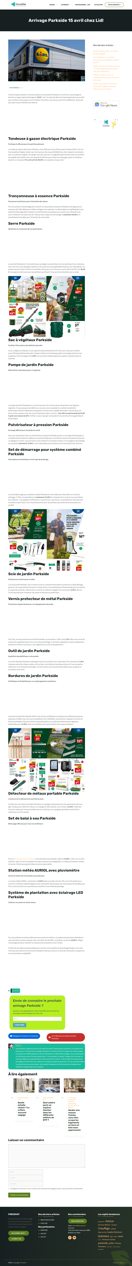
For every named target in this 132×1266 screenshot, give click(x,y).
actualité (71, 1098)
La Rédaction (16, 1239)
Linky (115, 1237)
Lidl (111, 1236)
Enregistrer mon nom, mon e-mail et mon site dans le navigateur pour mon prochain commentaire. (47, 1188)
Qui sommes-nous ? (19, 1233)
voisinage (100, 1249)
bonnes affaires (104, 1225)
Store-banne (116, 1246)
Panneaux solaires (108, 1239)
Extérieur (65, 4)
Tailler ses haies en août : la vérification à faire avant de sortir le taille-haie (106, 77)
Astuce (109, 1221)
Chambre (114, 1225)
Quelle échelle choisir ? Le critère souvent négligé (23, 1108)
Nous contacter (77, 1221)
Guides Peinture (114, 1232)
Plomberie (102, 1246)
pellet (111, 1243)
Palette (99, 1239)
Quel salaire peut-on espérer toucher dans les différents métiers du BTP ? (49, 1111)
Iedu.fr (43, 1237)
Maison (52, 4)
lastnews (103, 1236)
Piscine (118, 1243)
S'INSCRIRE (19, 1025)
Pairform (44, 1230)
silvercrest (109, 1246)
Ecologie (71, 1099)
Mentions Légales (118, 1263)
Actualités (98, 4)
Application (101, 1222)
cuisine (113, 1229)
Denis (18, 1045)
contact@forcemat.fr (79, 1226)
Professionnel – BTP (82, 4)
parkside (15, 991)
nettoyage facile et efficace (24, 859)
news (120, 1236)
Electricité (102, 1232)
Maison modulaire (47, 1220)
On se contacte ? (114, 4)
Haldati (43, 1234)
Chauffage (104, 1228)
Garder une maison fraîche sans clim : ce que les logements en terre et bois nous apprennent (74, 1120)
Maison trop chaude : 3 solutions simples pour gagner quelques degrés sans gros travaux (105, 86)
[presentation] (24, 1085)
